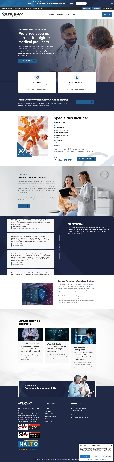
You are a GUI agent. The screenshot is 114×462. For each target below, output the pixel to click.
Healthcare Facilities (77, 82)
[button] (111, 445)
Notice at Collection (78, 459)
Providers (51, 14)
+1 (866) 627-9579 (108, 8)
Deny (96, 456)
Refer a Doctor (86, 8)
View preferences (107, 456)
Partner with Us (48, 421)
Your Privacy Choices (63, 459)
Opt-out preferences (89, 459)
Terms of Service (103, 459)
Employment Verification (50, 416)
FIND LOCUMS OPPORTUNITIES (36, 90)
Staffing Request (96, 8)
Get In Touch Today (26, 60)
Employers (60, 14)
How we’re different (84, 159)
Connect (22, 206)
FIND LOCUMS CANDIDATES (75, 90)
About (68, 14)
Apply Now (107, 14)
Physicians (37, 82)
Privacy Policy (96, 459)
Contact (75, 14)
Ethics (46, 418)
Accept (85, 456)
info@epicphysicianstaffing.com (35, 8)
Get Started (47, 408)
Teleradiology (59, 140)
